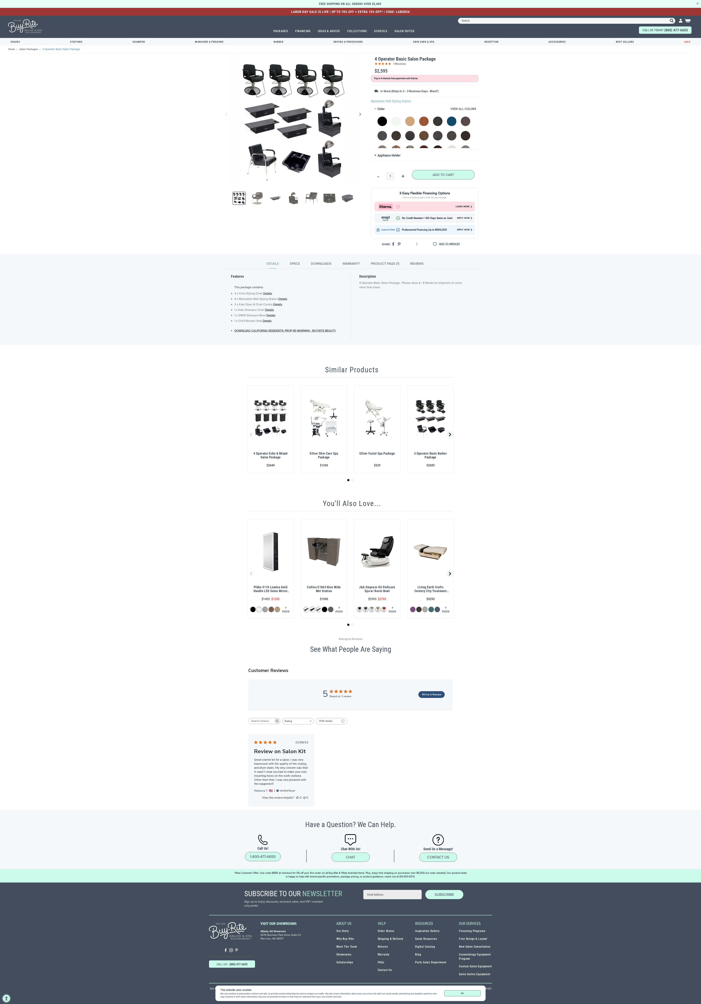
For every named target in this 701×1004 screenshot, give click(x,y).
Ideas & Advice (329, 31)
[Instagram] (231, 950)
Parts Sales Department (430, 962)
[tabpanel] (350, 307)
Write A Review (431, 694)
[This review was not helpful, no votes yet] (304, 798)
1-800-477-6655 (263, 856)
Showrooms (343, 954)
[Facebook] (225, 950)
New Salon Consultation (474, 946)
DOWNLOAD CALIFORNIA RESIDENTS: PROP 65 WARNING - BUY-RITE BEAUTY (285, 331)
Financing (303, 31)
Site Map (214, 988)
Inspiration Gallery (427, 931)
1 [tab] (348, 480)
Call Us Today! (665, 30)
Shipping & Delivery (390, 939)
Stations (76, 41)
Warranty (384, 954)
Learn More (463, 206)
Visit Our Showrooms (279, 923)
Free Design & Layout (473, 939)
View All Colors (463, 109)
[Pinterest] (236, 950)
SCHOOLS (380, 31)
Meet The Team (346, 946)
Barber (279, 41)
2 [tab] (352, 480)
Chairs (15, 41)
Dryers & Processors (348, 41)
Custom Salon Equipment (475, 966)
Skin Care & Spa (423, 41)
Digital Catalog (425, 946)
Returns (383, 946)
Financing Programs (472, 931)
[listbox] (425, 130)
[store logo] (25, 26)
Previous (227, 114)
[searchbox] (261, 721)
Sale (687, 41)
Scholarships (344, 962)
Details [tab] (273, 263)
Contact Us (438, 857)
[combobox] (566, 21)
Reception (491, 41)
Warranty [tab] (351, 263)
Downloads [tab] (321, 263)
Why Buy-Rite (345, 939)
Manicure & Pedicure (209, 41)
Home (12, 49)
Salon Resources (426, 939)
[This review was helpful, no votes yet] (297, 798)
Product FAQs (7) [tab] (385, 263)
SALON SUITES (404, 31)
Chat (350, 857)
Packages (280, 31)
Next (359, 114)
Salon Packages (29, 49)
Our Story (342, 931)
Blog (418, 954)
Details (267, 293)
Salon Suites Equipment (474, 974)
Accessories (557, 41)
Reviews (417, 263)
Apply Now (463, 218)
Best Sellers (625, 41)
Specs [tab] (295, 263)
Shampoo (139, 41)
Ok (462, 993)
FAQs (381, 962)
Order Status (386, 931)
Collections (357, 31)
